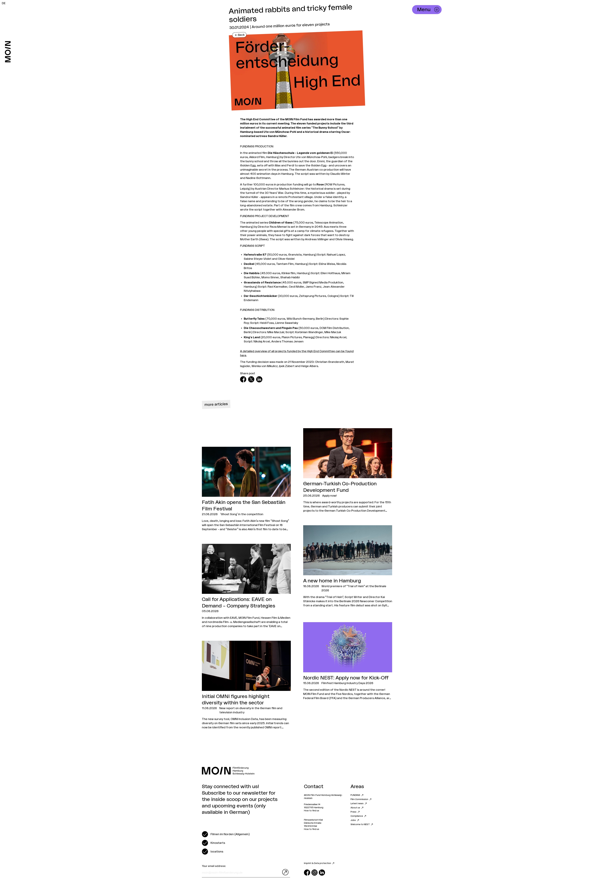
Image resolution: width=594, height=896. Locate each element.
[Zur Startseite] (8, 51)
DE (4, 3)
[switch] (226, 834)
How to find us (311, 811)
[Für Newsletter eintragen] (284, 872)
